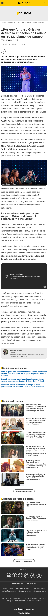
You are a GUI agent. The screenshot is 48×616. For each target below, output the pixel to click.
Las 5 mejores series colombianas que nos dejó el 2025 (36, 504)
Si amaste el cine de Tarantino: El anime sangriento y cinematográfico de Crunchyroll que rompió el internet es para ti (36, 463)
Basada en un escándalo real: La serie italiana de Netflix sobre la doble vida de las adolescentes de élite (36, 476)
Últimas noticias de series (24, 491)
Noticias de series (26, 22)
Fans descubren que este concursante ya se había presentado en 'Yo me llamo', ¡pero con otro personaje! (22, 385)
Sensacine (22, 591)
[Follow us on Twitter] (21, 575)
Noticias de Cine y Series (13, 22)
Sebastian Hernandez (16, 350)
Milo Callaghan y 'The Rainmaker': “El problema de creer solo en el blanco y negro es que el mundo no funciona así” (36, 408)
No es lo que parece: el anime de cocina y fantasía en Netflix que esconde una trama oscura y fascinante (36, 421)
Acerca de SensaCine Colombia (11, 598)
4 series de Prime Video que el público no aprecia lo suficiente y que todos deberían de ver (36, 532)
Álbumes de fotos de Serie (24, 561)
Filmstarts (20, 588)
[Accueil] (24, 3)
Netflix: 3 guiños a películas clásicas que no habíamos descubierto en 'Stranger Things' (35, 546)
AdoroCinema (7, 591)
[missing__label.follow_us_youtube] (8, 575)
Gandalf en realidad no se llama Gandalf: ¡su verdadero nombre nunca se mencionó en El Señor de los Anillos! (22, 380)
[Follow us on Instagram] (27, 575)
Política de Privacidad (18, 601)
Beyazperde (36, 588)
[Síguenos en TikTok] (33, 575)
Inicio (3, 22)
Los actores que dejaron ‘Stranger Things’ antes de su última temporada (36, 518)
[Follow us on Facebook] (15, 575)
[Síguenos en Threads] (39, 575)
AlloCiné (6, 588)
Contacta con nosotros (30, 598)
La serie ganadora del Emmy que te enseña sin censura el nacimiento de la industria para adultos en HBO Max (36, 435)
